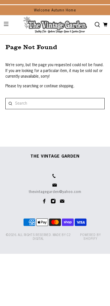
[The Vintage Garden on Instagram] (53, 202)
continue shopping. (58, 86)
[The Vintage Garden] (55, 25)
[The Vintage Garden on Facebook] (44, 202)
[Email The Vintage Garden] (62, 202)
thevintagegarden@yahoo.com (55, 192)
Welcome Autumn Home (55, 10)
